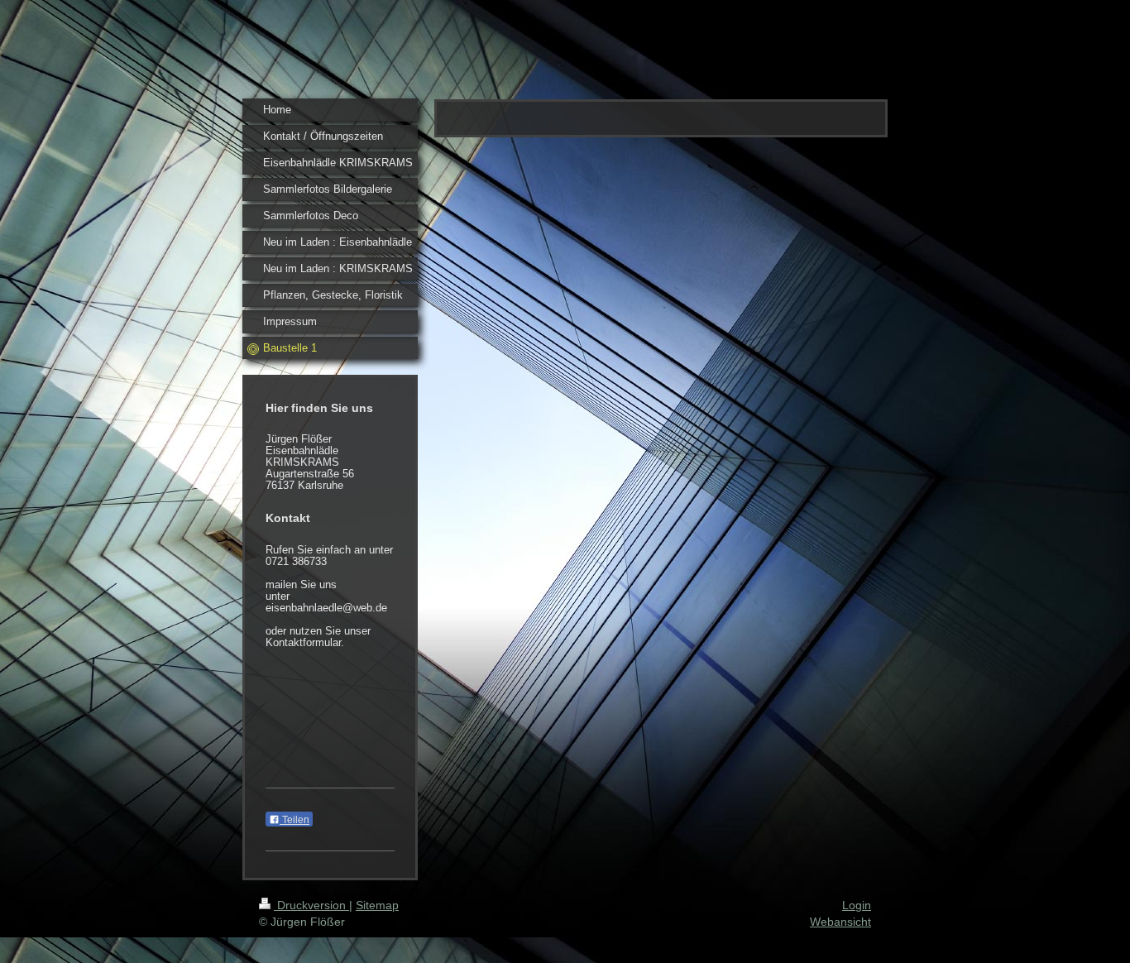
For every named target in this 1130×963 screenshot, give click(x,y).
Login (856, 905)
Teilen (294, 820)
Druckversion (311, 905)
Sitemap (377, 905)
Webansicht (840, 921)
